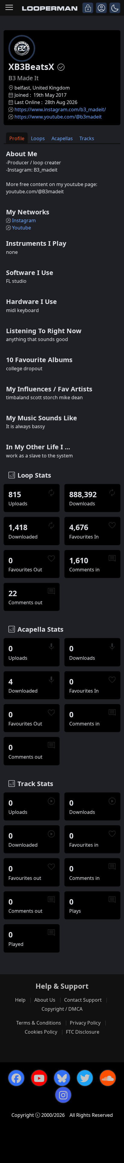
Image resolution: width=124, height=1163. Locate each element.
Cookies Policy (41, 1032)
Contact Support (83, 1000)
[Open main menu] (9, 7)
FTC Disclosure (82, 1032)
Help (20, 1000)
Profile (16, 138)
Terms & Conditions (38, 1022)
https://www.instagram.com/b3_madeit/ (60, 109)
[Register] (101, 7)
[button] (114, 7)
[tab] (17, 138)
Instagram (24, 220)
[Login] (87, 7)
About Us (44, 1000)
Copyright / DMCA (62, 1009)
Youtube (21, 227)
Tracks (86, 138)
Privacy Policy (85, 1022)
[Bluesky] (62, 1078)
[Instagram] (63, 1094)
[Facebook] (16, 1078)
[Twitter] (84, 1078)
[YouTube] (39, 1078)
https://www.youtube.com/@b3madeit (58, 116)
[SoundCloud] (107, 1078)
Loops (38, 138)
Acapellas (62, 138)
